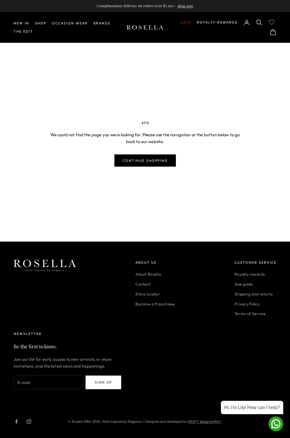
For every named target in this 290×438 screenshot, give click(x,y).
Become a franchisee (155, 304)
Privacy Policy (247, 304)
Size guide (243, 284)
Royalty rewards (249, 274)
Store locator (147, 294)
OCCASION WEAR (70, 23)
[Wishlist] (272, 21)
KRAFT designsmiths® (204, 421)
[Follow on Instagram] (29, 421)
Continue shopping (145, 160)
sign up (103, 382)
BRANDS (101, 23)
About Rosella (148, 274)
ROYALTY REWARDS (217, 22)
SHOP (40, 23)
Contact (142, 284)
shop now (185, 5)
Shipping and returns (253, 294)
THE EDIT (23, 31)
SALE (186, 22)
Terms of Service (250, 313)
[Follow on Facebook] (16, 421)
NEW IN (21, 23)
